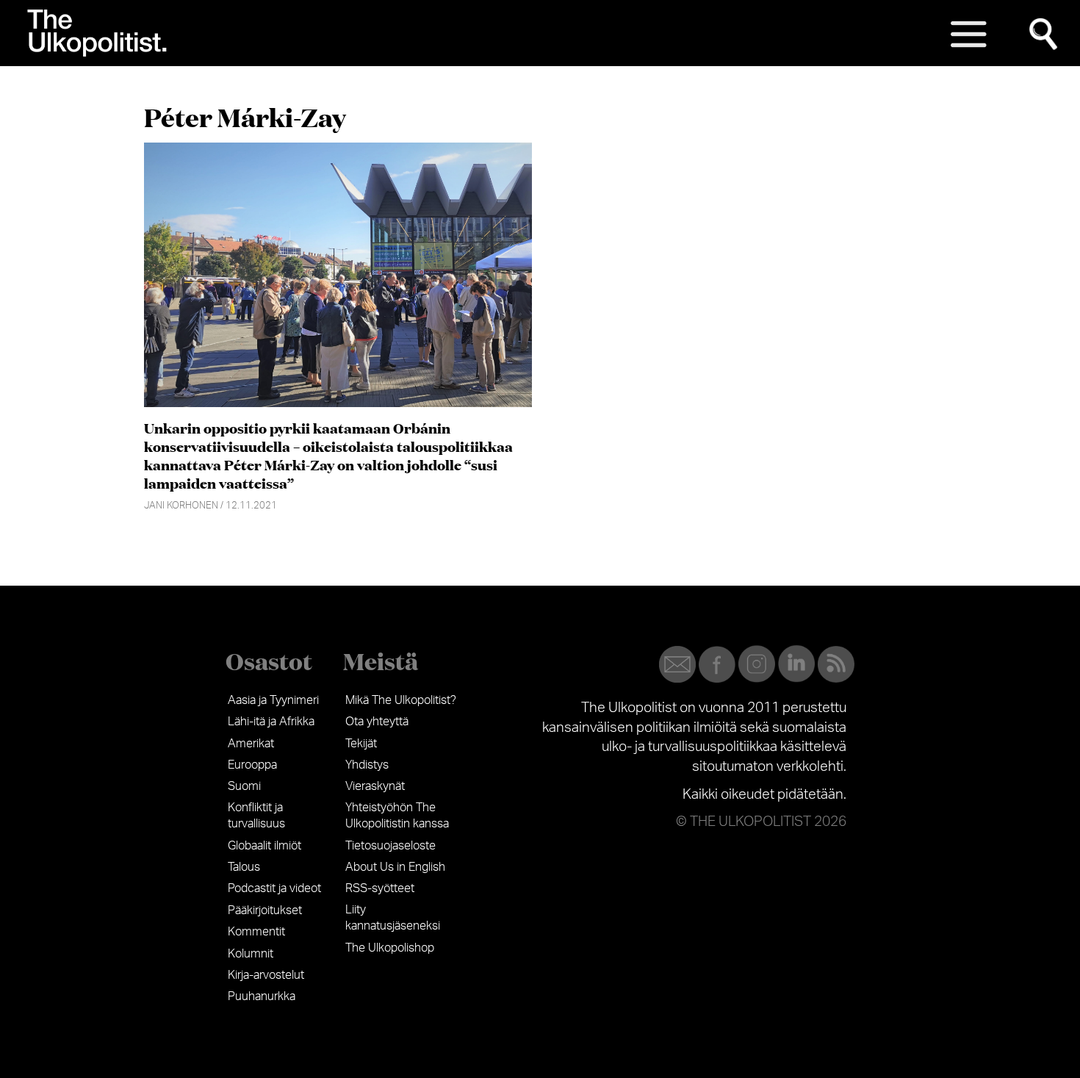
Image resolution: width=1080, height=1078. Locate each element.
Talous (244, 867)
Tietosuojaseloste (390, 846)
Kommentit (256, 932)
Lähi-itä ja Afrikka (271, 721)
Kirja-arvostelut (266, 975)
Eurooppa (252, 765)
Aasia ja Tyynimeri (273, 700)
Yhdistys (367, 765)
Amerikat (251, 744)
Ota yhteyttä (376, 721)
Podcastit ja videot (274, 888)
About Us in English (395, 867)
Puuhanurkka (261, 996)
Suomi (244, 786)
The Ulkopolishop (389, 948)
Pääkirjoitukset (265, 910)
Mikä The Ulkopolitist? (400, 700)
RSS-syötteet (379, 888)
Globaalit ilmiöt (264, 846)
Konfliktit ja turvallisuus (256, 816)
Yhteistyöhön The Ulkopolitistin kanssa (397, 816)
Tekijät (361, 744)
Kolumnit (250, 954)
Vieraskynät (375, 786)
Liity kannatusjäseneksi (392, 918)
